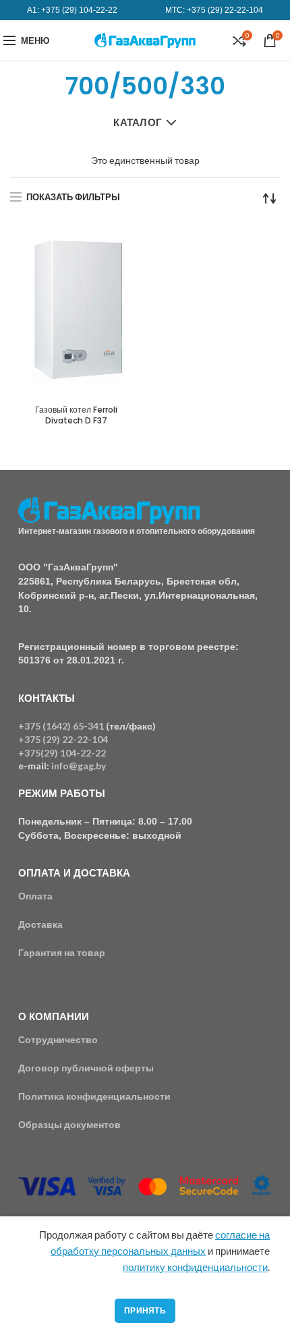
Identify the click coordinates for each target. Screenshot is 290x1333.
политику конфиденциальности (195, 1267)
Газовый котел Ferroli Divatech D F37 (76, 415)
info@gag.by (78, 765)
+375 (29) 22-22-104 (225, 10)
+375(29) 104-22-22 (62, 753)
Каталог (137, 122)
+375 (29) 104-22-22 (79, 10)
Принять (145, 1310)
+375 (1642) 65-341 (61, 726)
